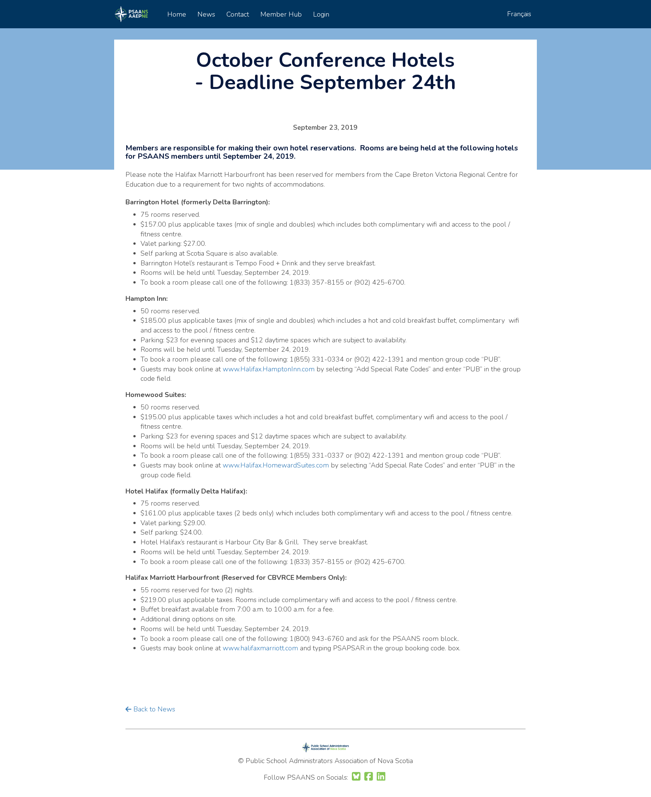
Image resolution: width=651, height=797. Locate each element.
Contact (237, 14)
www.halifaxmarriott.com (260, 648)
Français (519, 13)
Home (176, 14)
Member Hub (281, 14)
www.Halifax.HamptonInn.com (269, 369)
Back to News (153, 709)
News (206, 14)
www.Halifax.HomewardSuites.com (276, 465)
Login (321, 14)
